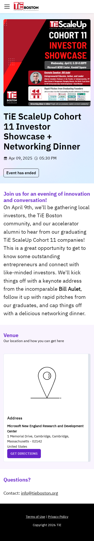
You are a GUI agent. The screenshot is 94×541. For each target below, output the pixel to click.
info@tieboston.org (39, 493)
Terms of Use (35, 517)
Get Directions (24, 453)
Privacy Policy (58, 517)
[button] (7, 6)
